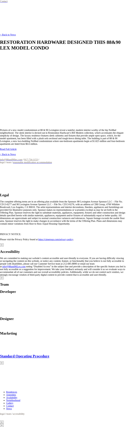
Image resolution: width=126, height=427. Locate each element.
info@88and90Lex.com (14, 266)
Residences (11, 392)
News (9, 408)
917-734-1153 (31, 159)
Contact (10, 406)
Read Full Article (8, 149)
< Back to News (8, 34)
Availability (11, 397)
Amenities (11, 394)
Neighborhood (13, 400)
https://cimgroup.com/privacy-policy (55, 239)
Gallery (9, 403)
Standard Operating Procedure (24, 356)
